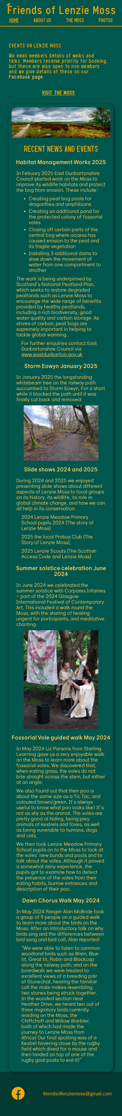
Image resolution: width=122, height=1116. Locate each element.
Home (14, 20)
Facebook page (26, 77)
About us (42, 20)
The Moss (75, 20)
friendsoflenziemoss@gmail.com (77, 1093)
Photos (106, 20)
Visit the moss (58, 92)
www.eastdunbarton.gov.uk (52, 354)
